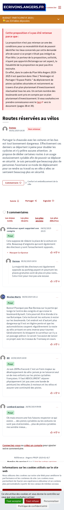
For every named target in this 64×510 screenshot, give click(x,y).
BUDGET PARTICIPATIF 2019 (17, 17)
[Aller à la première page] (24, 7)
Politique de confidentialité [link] (32, 506)
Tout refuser (32, 501)
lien (40, 102)
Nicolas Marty (14, 296)
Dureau (12, 127)
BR (8, 358)
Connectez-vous (11, 445)
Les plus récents (25, 219)
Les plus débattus (54, 219)
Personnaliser (51, 501)
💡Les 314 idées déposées (16, 20)
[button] (17, 252)
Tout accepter (13, 501)
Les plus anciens (39, 219)
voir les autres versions (46, 461)
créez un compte (33, 445)
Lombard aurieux (15, 406)
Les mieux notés (10, 219)
